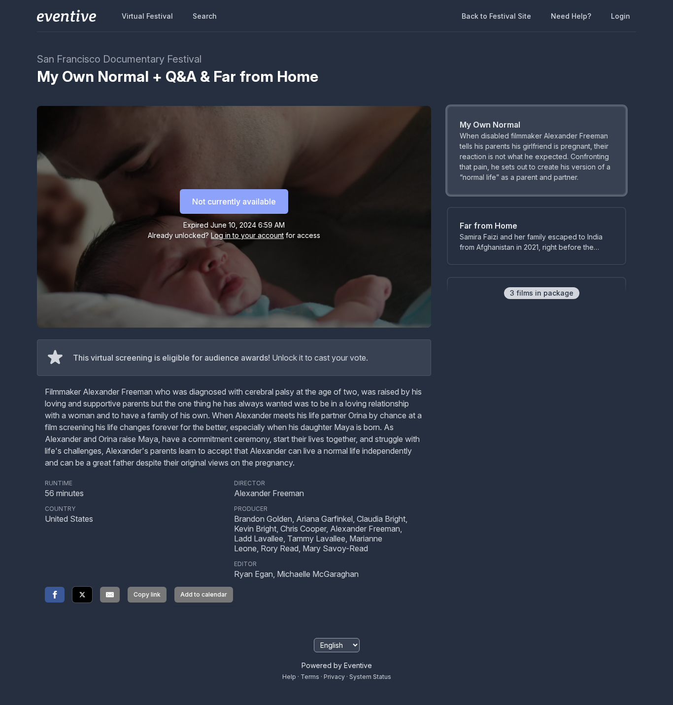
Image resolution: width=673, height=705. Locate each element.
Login (620, 16)
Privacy (334, 676)
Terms (310, 676)
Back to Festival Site (496, 16)
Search (205, 16)
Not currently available (234, 201)
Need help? (571, 16)
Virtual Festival (147, 16)
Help (289, 676)
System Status (370, 676)
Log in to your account (247, 235)
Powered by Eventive (337, 665)
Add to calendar (203, 594)
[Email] (110, 595)
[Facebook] (55, 595)
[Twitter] (82, 595)
